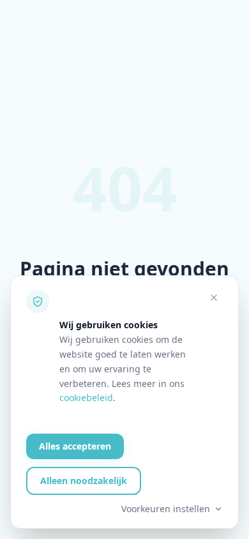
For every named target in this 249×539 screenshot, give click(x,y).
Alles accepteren (75, 446)
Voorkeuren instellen (165, 509)
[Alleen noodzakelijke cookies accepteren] (214, 298)
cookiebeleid (86, 397)
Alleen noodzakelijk (83, 480)
